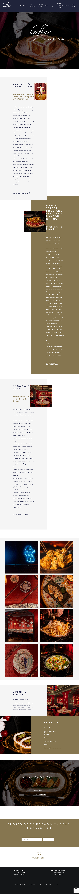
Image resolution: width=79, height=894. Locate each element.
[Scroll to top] (76, 888)
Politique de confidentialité (39, 884)
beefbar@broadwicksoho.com (53, 748)
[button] (55, 364)
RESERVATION (39, 56)
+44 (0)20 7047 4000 (50, 741)
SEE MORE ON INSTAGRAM (21, 193)
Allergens (58, 884)
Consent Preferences (50, 884)
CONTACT (53, 56)
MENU (26, 56)
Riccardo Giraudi (28, 884)
